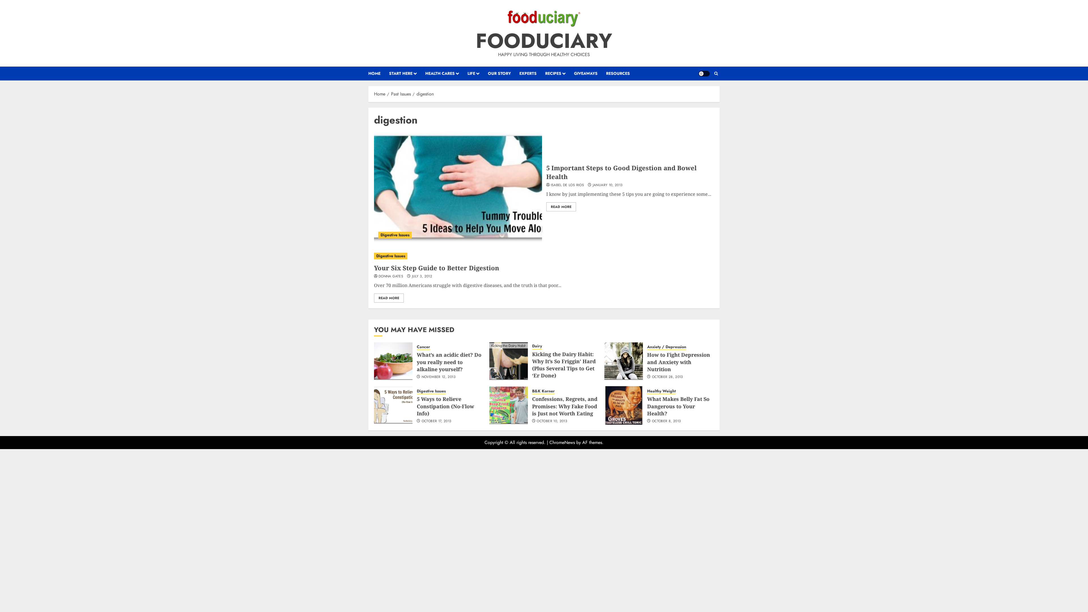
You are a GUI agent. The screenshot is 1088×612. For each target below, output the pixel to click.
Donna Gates (391, 276)
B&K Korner (543, 391)
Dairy (537, 346)
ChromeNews (562, 442)
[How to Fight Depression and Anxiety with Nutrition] (623, 361)
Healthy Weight (661, 391)
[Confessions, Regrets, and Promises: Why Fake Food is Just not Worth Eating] (508, 405)
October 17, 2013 (437, 421)
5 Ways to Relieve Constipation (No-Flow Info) (445, 406)
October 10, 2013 (552, 421)
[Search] (716, 73)
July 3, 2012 (422, 276)
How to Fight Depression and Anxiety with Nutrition (678, 361)
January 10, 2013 (608, 185)
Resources (618, 73)
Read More (561, 206)
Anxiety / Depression (666, 347)
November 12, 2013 (439, 377)
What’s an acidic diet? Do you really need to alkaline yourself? (449, 361)
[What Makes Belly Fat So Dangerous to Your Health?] (623, 405)
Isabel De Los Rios (567, 185)
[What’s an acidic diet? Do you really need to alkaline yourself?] (393, 361)
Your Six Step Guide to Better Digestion (436, 268)
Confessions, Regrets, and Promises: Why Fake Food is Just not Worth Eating (565, 406)
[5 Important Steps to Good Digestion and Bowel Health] (458, 187)
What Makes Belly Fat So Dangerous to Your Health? (678, 406)
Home (374, 73)
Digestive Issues (395, 235)
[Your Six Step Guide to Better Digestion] (544, 256)
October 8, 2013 (666, 421)
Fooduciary (544, 41)
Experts (528, 73)
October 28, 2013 (667, 377)
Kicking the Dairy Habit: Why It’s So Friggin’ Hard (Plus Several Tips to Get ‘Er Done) (564, 365)
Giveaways (586, 73)
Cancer (423, 347)
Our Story (499, 73)
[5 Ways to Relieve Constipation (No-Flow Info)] (393, 405)
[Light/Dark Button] (704, 73)
